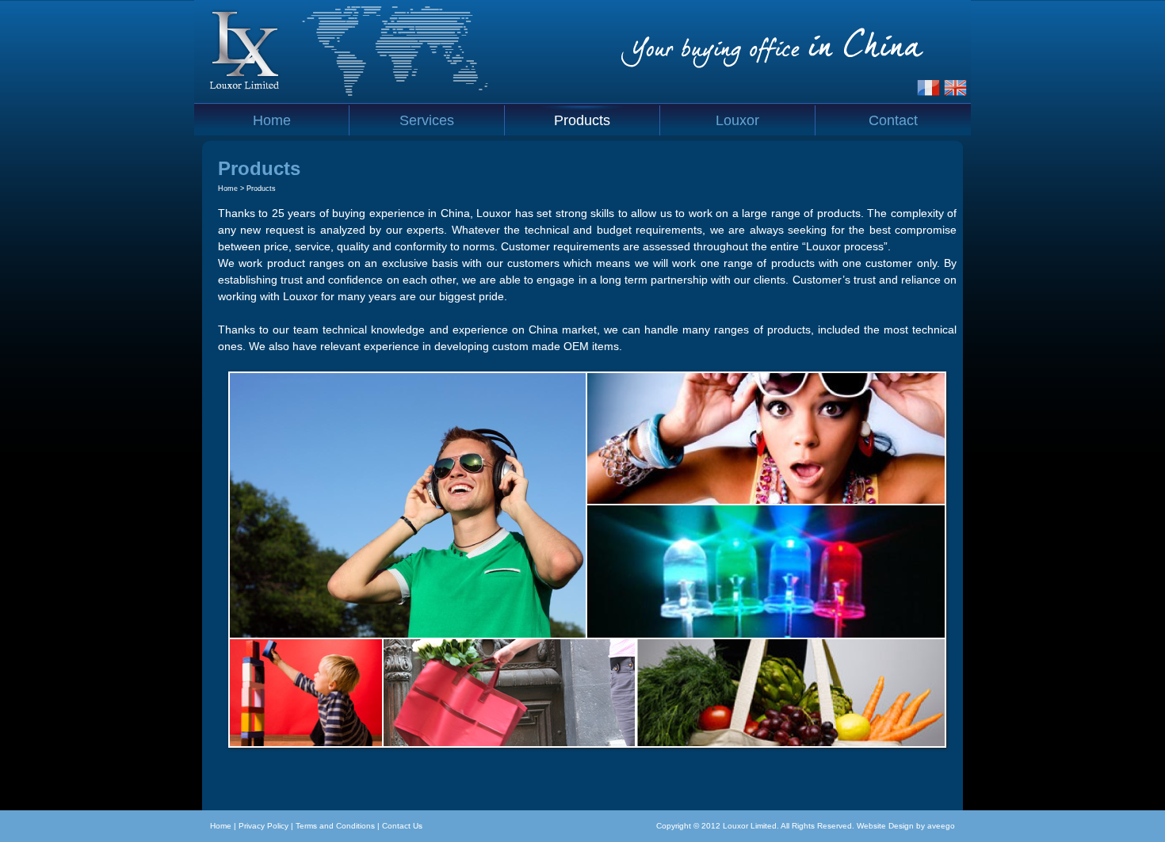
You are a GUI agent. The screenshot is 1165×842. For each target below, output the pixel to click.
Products (261, 188)
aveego (941, 825)
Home (228, 188)
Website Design (885, 825)
